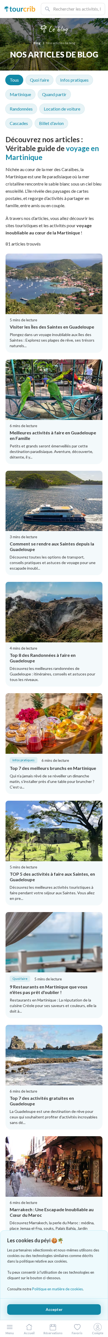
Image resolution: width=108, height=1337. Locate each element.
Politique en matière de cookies (57, 1289)
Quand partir (54, 94)
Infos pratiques (74, 79)
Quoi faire (39, 79)
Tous (14, 79)
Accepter (54, 1309)
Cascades (19, 123)
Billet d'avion (51, 123)
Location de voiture (62, 108)
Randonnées (21, 108)
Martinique (20, 94)
